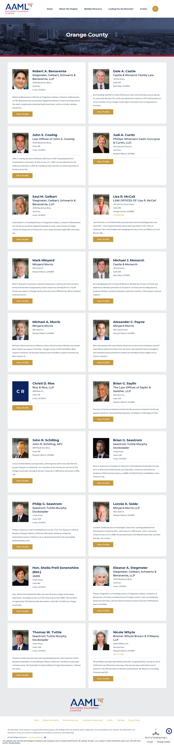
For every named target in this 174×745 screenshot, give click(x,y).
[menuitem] (49, 9)
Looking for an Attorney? (121, 8)
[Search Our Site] (155, 9)
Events (143, 8)
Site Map (121, 720)
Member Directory (93, 8)
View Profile (22, 114)
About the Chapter (51, 720)
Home (50, 8)
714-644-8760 (118, 215)
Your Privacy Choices (35, 737)
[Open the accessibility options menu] (169, 731)
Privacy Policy (134, 720)
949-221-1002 (118, 654)
